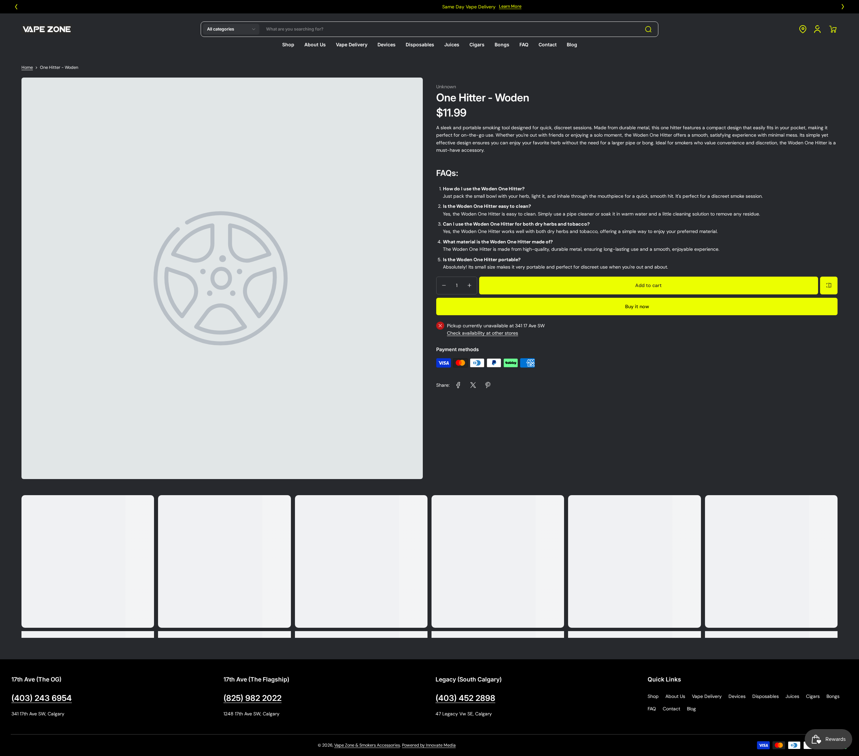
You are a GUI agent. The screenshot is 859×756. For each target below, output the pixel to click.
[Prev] (16, 6)
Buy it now (637, 306)
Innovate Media (441, 745)
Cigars (813, 696)
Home (27, 67)
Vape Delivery (707, 696)
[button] (231, 29)
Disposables (765, 696)
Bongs (833, 696)
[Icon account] (817, 29)
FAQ (652, 709)
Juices (792, 696)
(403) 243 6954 (41, 698)
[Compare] (829, 285)
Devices (737, 696)
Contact (671, 709)
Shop (653, 696)
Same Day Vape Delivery (416, 7)
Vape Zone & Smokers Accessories (367, 745)
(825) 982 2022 (252, 698)
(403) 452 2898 (465, 698)
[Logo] (46, 29)
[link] (458, 385)
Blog (691, 709)
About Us (675, 696)
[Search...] (648, 29)
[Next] (843, 6)
